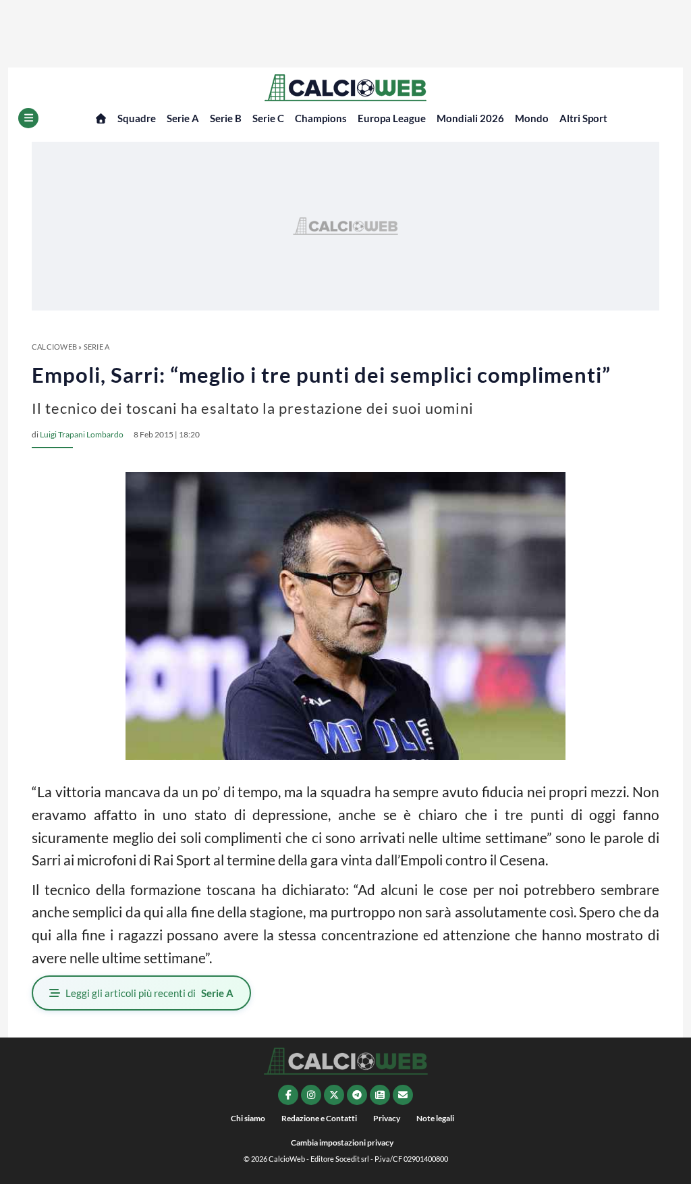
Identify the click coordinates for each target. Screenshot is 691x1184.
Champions (321, 118)
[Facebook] (288, 1095)
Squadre (136, 118)
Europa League (392, 118)
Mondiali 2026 (470, 118)
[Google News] (380, 1095)
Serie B (226, 118)
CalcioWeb (54, 346)
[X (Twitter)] (334, 1095)
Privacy (386, 1118)
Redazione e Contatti (319, 1118)
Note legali (435, 1118)
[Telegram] (357, 1095)
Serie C (268, 118)
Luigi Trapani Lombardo (81, 434)
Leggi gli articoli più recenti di (149, 993)
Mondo (532, 118)
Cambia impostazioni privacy (342, 1142)
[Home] (100, 118)
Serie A (183, 118)
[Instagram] (311, 1095)
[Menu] (28, 118)
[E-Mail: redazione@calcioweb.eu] (403, 1095)
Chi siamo (248, 1118)
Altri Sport (583, 118)
